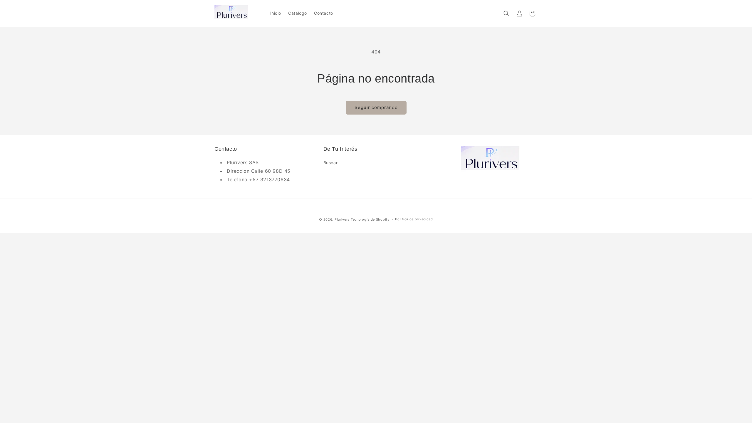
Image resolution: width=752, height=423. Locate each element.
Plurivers (342, 219)
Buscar (330, 162)
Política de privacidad (414, 219)
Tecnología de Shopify (370, 219)
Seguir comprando (376, 107)
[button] (506, 13)
